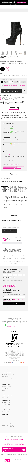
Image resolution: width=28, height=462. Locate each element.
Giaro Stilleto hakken (8, 168)
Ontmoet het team (6, 381)
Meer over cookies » (14, 4)
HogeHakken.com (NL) (18, 443)
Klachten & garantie (6, 404)
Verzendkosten (5, 388)
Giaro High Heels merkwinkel (11, 439)
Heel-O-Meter (5, 376)
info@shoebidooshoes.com (14, 326)
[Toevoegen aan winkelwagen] (2, 91)
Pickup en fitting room (7, 395)
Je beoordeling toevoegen (9, 230)
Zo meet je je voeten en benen (10, 284)
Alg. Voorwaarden (6, 409)
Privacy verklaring (6, 406)
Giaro (10, 154)
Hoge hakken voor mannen (10, 167)
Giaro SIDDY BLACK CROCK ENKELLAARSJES (12, 10)
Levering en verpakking (7, 386)
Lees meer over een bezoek (8, 428)
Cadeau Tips (18, 168)
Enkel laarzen (21, 166)
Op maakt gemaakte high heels (9, 378)
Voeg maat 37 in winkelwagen (11, 91)
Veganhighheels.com (8, 444)
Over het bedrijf (5, 411)
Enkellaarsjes (15, 164)
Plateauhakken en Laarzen (9, 165)
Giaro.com (21, 439)
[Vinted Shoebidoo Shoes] (18, 331)
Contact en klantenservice (8, 369)
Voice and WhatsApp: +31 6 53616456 (15, 325)
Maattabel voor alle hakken (9, 282)
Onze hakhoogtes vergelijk (8, 374)
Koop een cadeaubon (6, 392)
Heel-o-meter (7, 137)
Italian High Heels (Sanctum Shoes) (14, 438)
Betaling (3, 390)
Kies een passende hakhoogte (9, 285)
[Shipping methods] (4, 102)
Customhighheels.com (19, 444)
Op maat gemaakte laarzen (9, 286)
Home (2, 10)
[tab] (14, 108)
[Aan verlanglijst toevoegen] (25, 91)
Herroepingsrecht (6, 402)
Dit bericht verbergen (22, 2)
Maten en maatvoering (7, 372)
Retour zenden (5, 397)
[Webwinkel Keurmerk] (24, 102)
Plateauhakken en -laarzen (10, 166)
